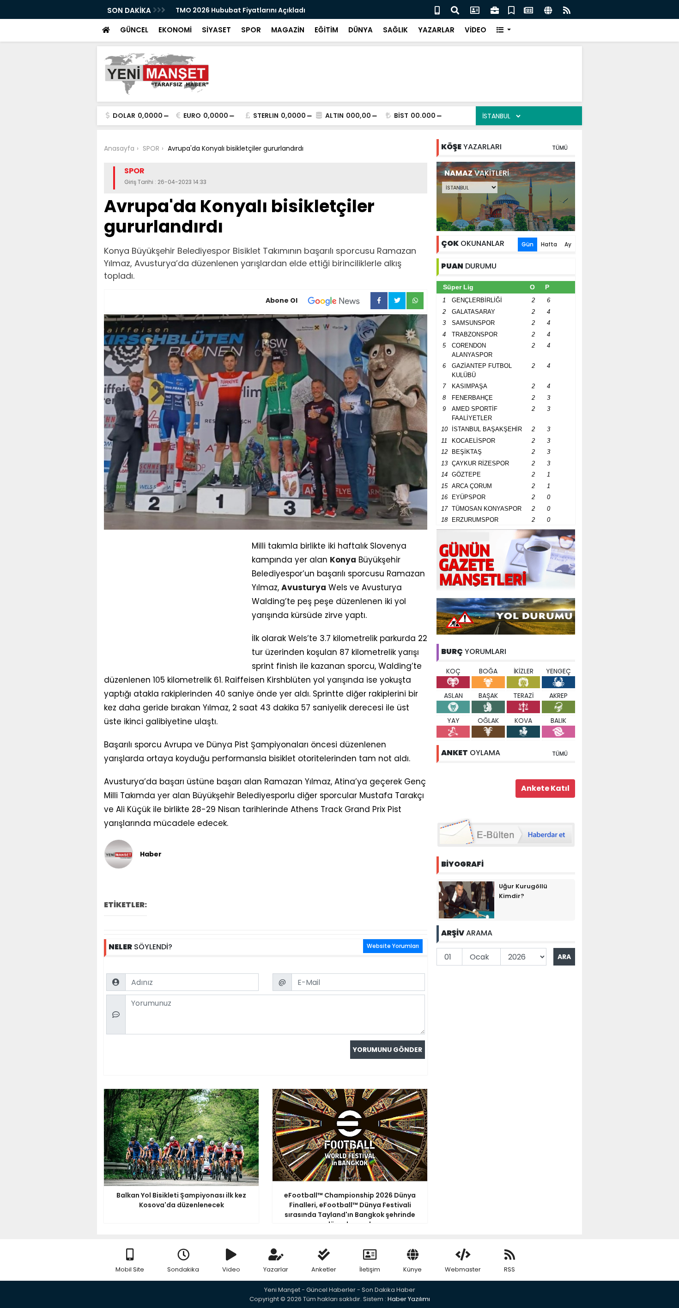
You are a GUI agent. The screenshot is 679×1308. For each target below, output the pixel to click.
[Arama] (455, 9)
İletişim (369, 1269)
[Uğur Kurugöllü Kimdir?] (466, 899)
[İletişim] (475, 9)
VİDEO (475, 30)
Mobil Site (129, 1269)
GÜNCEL (134, 30)
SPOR (251, 30)
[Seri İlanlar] (511, 9)
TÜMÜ (560, 148)
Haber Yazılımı (409, 1299)
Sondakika (183, 1269)
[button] (503, 30)
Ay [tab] (567, 244)
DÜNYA (360, 30)
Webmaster (463, 1269)
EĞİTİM (326, 30)
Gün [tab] (527, 244)
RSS (509, 1269)
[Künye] (548, 9)
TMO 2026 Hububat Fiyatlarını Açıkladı (240, 10)
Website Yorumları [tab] (393, 946)
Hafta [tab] (549, 244)
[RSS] (566, 9)
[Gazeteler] (528, 9)
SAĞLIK (395, 30)
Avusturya (303, 587)
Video (231, 1269)
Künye (412, 1269)
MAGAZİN (287, 30)
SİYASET (216, 30)
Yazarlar (275, 1269)
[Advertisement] (407, 74)
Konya (343, 559)
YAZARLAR (436, 30)
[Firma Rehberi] (494, 9)
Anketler (323, 1269)
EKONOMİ (175, 30)
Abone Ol (281, 300)
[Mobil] (437, 9)
